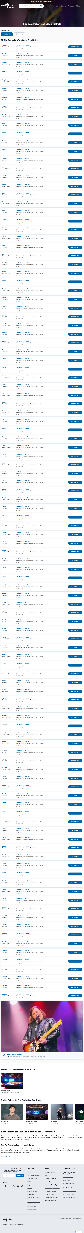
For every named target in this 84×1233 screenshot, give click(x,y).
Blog (28, 1185)
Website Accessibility (51, 1191)
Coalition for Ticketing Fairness (33, 1198)
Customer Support (50, 1172)
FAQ (46, 1175)
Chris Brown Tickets (68, 1177)
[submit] (41, 6)
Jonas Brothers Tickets (69, 1188)
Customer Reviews (32, 1178)
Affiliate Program (32, 1191)
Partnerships (30, 1194)
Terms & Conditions (50, 1178)
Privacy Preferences (50, 1200)
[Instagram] (14, 1186)
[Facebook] (5, 1186)
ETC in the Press (31, 1206)
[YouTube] (18, 1186)
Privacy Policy (49, 1181)
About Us (29, 1172)
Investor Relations (32, 1209)
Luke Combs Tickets (68, 1194)
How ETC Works (49, 1194)
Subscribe (20, 1175)
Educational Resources (51, 1197)
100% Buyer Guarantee (33, 1175)
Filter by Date (19, 34)
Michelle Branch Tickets (69, 1191)
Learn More (42, 1056)
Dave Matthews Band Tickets (68, 1183)
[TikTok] (22, 1186)
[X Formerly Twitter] (9, 1186)
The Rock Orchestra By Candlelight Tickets (69, 1173)
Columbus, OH (7, 34)
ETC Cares (30, 1181)
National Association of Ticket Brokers (33, 1202)
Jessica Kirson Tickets (68, 1197)
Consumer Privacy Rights (51, 1185)
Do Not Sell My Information (52, 1188)
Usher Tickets (66, 1180)
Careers (29, 1188)
